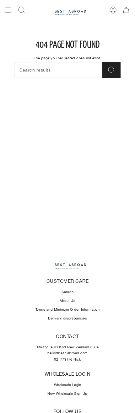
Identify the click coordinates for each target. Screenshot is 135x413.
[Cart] (126, 10)
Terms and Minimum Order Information (67, 309)
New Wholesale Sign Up (67, 393)
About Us (67, 301)
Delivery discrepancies (67, 318)
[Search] (111, 70)
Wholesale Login (67, 385)
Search (67, 292)
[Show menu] (8, 10)
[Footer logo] (67, 263)
